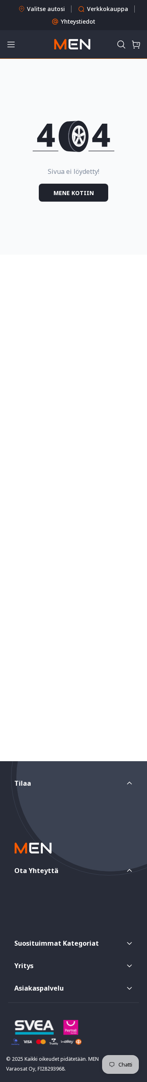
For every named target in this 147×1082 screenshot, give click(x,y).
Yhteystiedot (78, 21)
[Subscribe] (124, 798)
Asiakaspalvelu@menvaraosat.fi (70, 910)
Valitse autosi (46, 9)
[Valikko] (11, 44)
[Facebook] (18, 925)
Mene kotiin (73, 193)
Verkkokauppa (107, 9)
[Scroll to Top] (132, 1039)
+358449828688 (48, 891)
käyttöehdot (64, 816)
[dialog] (28, 1076)
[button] (121, 44)
